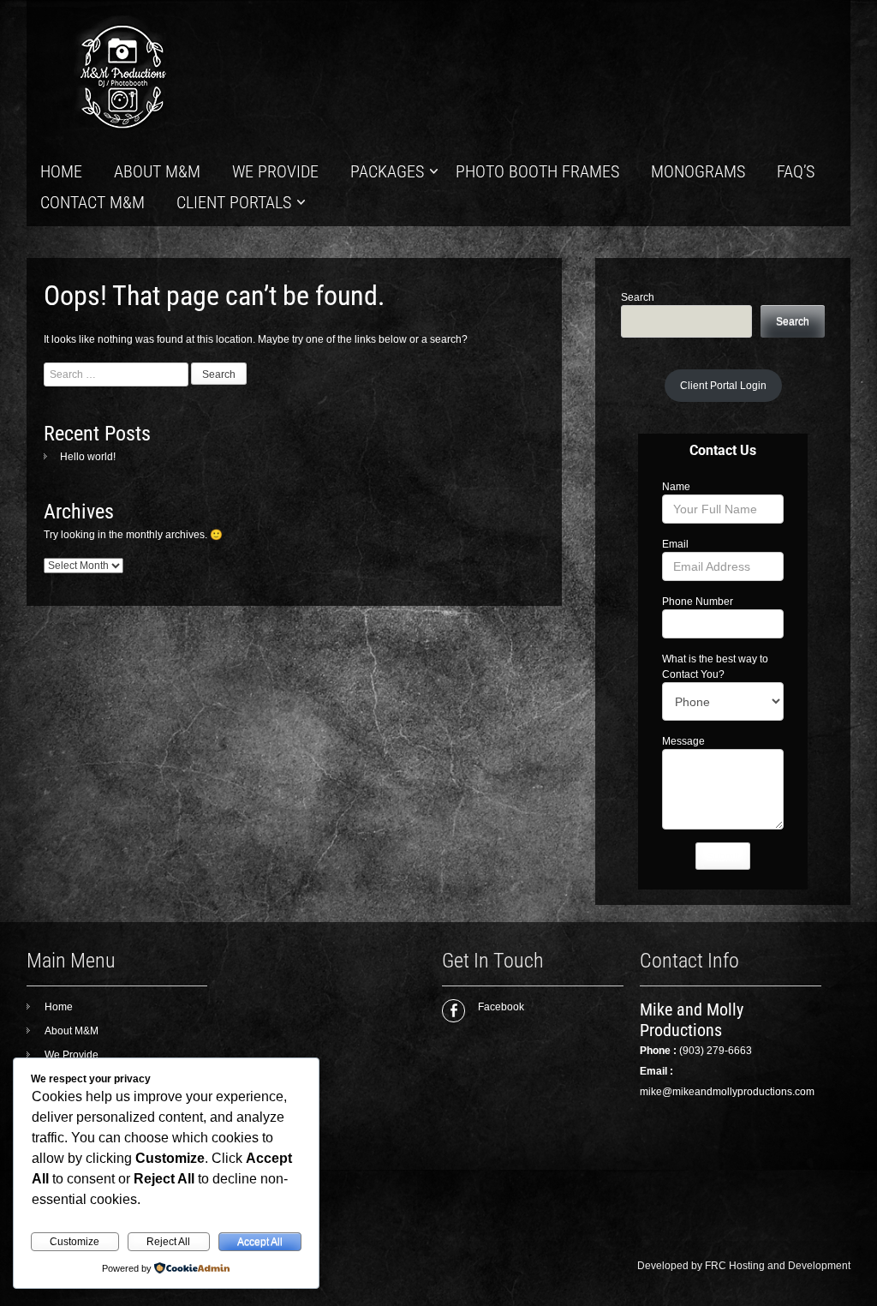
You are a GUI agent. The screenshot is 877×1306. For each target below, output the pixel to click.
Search (637, 297)
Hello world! (88, 457)
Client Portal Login (723, 386)
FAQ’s (795, 171)
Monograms (698, 171)
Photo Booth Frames (537, 171)
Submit (723, 857)
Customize (74, 1242)
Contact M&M (92, 202)
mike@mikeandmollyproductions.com (727, 1092)
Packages (387, 171)
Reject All (168, 1242)
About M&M (157, 171)
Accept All (260, 1242)
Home (61, 171)
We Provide (275, 171)
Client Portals (233, 202)
